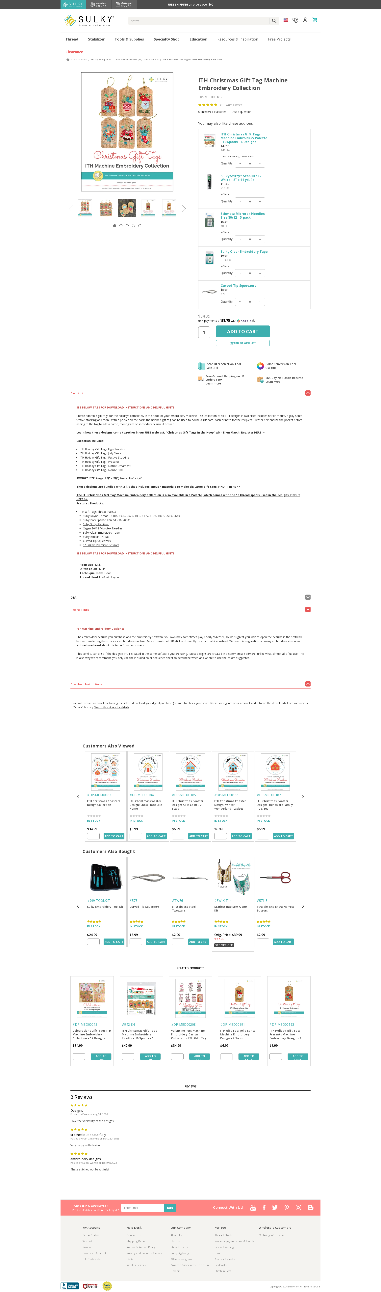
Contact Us (134, 1235)
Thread (71, 39)
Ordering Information (272, 1235)
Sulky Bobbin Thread (96, 537)
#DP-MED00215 (85, 1024)
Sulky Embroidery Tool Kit (105, 907)
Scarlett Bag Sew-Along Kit (230, 908)
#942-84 (128, 1024)
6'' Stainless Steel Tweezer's (184, 908)
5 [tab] (139, 225)
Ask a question (242, 112)
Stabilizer (96, 39)
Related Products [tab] (190, 968)
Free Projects (279, 39)
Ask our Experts (225, 1259)
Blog (217, 1253)
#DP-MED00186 (226, 795)
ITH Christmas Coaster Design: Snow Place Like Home (146, 804)
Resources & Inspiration (237, 39)
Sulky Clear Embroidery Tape (244, 251)
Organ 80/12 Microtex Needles (102, 528)
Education (198, 39)
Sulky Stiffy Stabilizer (96, 524)
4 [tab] (133, 225)
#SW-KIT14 (222, 900)
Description (78, 393)
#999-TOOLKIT (98, 900)
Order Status (91, 1235)
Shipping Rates (136, 1241)
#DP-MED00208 (183, 1024)
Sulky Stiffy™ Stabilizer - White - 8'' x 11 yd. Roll (241, 178)
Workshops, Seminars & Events (234, 1241)
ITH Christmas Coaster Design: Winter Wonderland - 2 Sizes (230, 804)
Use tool (212, 368)
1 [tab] (114, 225)
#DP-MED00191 (232, 1024)
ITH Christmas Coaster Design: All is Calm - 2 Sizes (187, 804)
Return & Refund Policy (141, 1247)
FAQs (130, 1259)
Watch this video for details (111, 707)
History (175, 1241)
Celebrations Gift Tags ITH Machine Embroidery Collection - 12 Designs (92, 1034)
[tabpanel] (85, 208)
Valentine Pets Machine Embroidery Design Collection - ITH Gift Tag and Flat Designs (188, 1035)
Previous (71, 209)
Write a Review (234, 105)
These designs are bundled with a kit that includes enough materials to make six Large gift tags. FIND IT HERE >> (158, 487)
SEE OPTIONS (224, 945)
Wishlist (87, 1241)
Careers (176, 1271)
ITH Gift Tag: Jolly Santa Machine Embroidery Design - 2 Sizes (238, 1034)
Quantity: (227, 163)
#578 (133, 900)
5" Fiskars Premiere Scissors (101, 545)
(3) (221, 105)
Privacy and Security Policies (144, 1253)
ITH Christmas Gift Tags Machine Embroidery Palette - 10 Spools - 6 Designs (244, 138)
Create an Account (94, 1253)
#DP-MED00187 (269, 795)
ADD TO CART (114, 836)
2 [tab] (120, 225)
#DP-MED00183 (99, 795)
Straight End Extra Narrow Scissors (275, 908)
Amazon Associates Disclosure (190, 1265)
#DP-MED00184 (142, 795)
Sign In (87, 1247)
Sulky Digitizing (180, 1253)
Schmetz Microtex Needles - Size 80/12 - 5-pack (244, 215)
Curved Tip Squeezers (238, 285)
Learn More (273, 381)
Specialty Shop (167, 39)
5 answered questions (212, 112)
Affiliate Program (181, 1259)
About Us (177, 1235)
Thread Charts (224, 1235)
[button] (254, 321)
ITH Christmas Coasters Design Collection (103, 803)
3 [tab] (127, 225)
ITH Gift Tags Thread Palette (98, 512)
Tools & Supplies (129, 39)
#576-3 (262, 900)
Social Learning (224, 1247)
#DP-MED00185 (184, 795)
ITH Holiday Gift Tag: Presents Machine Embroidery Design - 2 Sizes (285, 1035)
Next (184, 209)
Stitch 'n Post (223, 1271)
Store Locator (179, 1247)
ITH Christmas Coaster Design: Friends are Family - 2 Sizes (275, 804)
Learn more (213, 383)
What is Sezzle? (136, 1265)
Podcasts (221, 1265)
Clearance (74, 51)
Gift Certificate (92, 1259)
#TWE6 (177, 900)
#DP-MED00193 (281, 1024)
